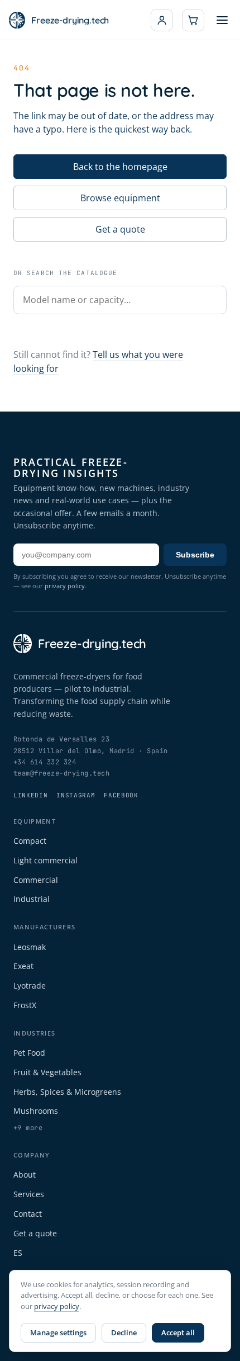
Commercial (35, 880)
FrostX (24, 1005)
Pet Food (29, 1052)
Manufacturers (44, 927)
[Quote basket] (193, 20)
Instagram (75, 795)
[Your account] (162, 20)
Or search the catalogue (65, 273)
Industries (34, 1033)
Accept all (178, 1332)
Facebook (121, 795)
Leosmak (29, 947)
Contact (27, 1213)
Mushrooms (35, 1110)
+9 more (27, 1127)
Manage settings (58, 1332)
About (24, 1174)
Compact (29, 840)
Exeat (23, 966)
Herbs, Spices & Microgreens (67, 1091)
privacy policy (65, 586)
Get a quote (120, 229)
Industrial (31, 899)
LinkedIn (30, 795)
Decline (124, 1332)
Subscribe (195, 554)
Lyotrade (29, 985)
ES (17, 1252)
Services (28, 1194)
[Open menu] (222, 20)
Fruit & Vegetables (47, 1072)
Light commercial (45, 860)
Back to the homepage (120, 166)
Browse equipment (120, 198)
